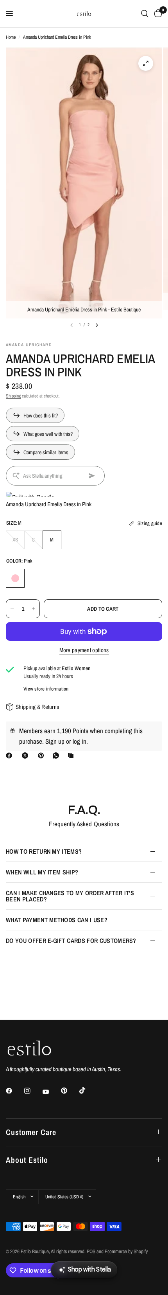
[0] (156, 13)
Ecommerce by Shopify (126, 1251)
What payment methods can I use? (56, 919)
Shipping (13, 396)
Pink (15, 578)
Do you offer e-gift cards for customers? (71, 940)
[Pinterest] (42, 755)
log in (79, 741)
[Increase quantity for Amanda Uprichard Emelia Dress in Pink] (33, 609)
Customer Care (31, 1132)
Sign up (54, 741)
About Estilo (27, 1160)
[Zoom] (145, 63)
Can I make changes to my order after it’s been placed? (70, 896)
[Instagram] (32, 1090)
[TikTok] (88, 1090)
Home (11, 37)
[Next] (97, 325)
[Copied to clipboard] (72, 755)
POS (91, 1251)
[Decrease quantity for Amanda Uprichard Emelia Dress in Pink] (12, 609)
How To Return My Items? (44, 851)
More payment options (84, 650)
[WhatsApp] (57, 755)
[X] (26, 755)
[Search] (144, 13)
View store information (46, 688)
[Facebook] (10, 755)
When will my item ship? (42, 872)
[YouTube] (51, 1092)
